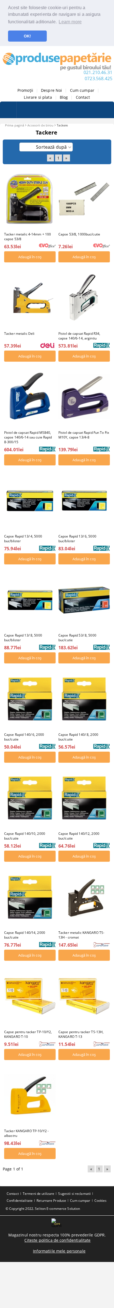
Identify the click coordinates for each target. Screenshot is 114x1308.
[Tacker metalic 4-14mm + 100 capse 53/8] (30, 199)
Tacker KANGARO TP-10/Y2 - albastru (26, 1133)
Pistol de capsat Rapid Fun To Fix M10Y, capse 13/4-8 (83, 435)
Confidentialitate (20, 1200)
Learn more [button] (70, 21)
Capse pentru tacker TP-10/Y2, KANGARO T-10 (28, 1034)
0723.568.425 (98, 78)
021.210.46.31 (98, 72)
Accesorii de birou (40, 125)
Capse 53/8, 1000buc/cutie (79, 234)
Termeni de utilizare (38, 1193)
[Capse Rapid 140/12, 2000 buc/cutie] (84, 798)
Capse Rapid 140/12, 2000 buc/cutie (78, 836)
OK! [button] (27, 36)
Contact (83, 97)
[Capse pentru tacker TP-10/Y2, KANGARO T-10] (30, 996)
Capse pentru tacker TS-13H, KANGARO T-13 (80, 1034)
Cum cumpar (82, 90)
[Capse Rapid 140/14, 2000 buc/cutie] (30, 897)
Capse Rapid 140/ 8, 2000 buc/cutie (78, 737)
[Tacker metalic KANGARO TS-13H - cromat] (84, 897)
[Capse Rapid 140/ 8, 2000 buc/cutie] (84, 699)
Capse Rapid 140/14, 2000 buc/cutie (24, 935)
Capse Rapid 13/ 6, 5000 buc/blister (77, 538)
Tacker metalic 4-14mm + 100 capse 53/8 (27, 236)
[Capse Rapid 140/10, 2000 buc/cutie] (30, 798)
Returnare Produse (51, 1200)
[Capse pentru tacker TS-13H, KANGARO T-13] (84, 996)
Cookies (100, 1200)
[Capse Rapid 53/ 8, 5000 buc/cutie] (84, 600)
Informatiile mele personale (59, 1251)
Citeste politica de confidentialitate (57, 1240)
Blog (64, 97)
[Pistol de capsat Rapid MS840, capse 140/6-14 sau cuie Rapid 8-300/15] (30, 397)
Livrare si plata (38, 97)
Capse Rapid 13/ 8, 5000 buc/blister (23, 637)
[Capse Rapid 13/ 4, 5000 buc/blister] (30, 501)
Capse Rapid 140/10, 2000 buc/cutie (24, 836)
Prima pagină (14, 125)
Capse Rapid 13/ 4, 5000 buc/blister (23, 538)
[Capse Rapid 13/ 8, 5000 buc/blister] (30, 600)
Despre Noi (51, 90)
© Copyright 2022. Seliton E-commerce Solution (43, 1208)
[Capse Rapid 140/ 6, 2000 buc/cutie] (30, 699)
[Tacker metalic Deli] (30, 298)
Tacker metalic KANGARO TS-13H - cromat (81, 935)
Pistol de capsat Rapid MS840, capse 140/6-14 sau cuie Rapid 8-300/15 (28, 437)
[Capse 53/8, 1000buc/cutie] (84, 199)
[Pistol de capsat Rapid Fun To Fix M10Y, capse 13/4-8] (84, 397)
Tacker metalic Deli (19, 333)
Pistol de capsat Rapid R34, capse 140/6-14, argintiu (79, 336)
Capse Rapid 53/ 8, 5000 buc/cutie (77, 637)
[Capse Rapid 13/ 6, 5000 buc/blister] (84, 501)
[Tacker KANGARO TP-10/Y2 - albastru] (30, 1095)
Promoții (25, 90)
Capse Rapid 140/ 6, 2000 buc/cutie (24, 737)
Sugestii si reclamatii (74, 1193)
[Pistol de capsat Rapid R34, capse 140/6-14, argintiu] (84, 298)
